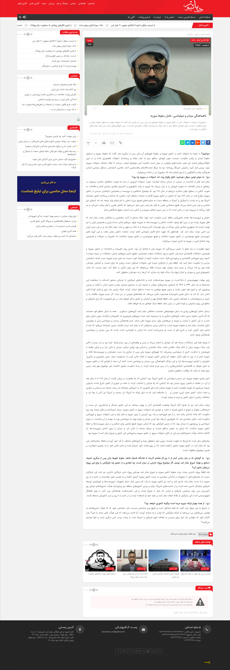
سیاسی (73, 3)
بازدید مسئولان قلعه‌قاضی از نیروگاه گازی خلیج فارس (53, 221)
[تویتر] (124, 651)
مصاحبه (190, 34)
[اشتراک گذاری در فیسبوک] (208, 142)
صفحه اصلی (204, 17)
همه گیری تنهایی (68, 231)
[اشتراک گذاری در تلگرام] (187, 142)
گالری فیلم (22, 3)
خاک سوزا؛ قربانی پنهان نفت (121, 25)
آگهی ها (131, 17)
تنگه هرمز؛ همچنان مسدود (64, 84)
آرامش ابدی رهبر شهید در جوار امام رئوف (196, 573)
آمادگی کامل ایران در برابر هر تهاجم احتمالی (57, 99)
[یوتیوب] (153, 651)
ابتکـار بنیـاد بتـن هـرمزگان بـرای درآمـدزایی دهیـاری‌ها (135, 575)
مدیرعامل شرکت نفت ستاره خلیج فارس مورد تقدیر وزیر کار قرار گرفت (49, 166)
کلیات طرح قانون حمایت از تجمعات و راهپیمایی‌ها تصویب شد (49, 104)
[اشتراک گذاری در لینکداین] (192, 142)
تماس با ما (169, 17)
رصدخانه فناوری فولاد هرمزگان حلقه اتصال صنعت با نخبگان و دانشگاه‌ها (49, 153)
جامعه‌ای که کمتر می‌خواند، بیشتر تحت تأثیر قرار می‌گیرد (51, 236)
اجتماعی (91, 3)
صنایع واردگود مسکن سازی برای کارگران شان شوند (54, 159)
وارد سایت (182, 612)
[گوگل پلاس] (141, 651)
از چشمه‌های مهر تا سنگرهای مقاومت (102, 573)
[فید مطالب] (159, 651)
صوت (43, 3)
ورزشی (51, 3)
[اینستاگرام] (130, 651)
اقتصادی (81, 3)
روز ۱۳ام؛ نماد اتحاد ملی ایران (63, 89)
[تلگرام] (135, 651)
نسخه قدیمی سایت (186, 17)
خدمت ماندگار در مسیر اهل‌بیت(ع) (37, 25)
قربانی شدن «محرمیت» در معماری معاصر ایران (56, 226)
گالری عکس (34, 3)
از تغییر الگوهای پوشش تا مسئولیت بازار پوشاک (81, 25)
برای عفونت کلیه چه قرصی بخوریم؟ (60, 136)
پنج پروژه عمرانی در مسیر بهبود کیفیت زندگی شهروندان (52, 216)
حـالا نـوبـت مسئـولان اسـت (63, 109)
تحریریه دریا (120, 133)
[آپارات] (147, 651)
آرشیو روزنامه (144, 17)
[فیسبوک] (118, 651)
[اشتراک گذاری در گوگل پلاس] (197, 142)
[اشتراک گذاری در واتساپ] (182, 142)
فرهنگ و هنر (62, 3)
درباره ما (157, 17)
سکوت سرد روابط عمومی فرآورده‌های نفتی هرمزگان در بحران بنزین (47, 141)
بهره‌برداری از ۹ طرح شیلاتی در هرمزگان (59, 66)
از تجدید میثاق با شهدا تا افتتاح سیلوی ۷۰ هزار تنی (163, 25)
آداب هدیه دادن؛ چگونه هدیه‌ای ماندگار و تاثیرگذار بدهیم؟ (50, 146)
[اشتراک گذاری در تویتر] (203, 142)
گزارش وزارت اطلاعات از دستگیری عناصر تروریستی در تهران (50, 94)
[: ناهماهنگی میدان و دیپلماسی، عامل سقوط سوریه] (112, 142)
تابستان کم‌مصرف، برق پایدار (64, 61)
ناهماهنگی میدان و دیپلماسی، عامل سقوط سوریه (178, 116)
